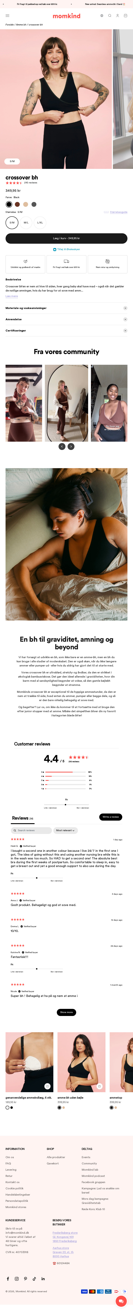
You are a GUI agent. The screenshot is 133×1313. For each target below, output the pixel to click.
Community (89, 1163)
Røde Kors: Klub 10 (93, 1209)
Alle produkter (56, 1157)
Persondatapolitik (17, 1201)
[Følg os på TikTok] (34, 1278)
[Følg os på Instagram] (16, 1278)
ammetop (116, 1097)
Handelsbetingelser (18, 1194)
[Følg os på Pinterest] (25, 1278)
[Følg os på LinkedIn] (43, 1278)
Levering (11, 1169)
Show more (66, 1012)
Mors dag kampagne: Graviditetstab (95, 1200)
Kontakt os (12, 1182)
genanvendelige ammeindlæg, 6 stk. (29, 1097)
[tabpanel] (66, 923)
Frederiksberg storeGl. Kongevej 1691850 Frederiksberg (65, 1237)
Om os (10, 1157)
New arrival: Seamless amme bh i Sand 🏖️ (80, 4)
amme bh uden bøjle (70, 1097)
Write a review (111, 817)
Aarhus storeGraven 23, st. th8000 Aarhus (63, 1252)
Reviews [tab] (22, 818)
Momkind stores (16, 1207)
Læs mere (12, 296)
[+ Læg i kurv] (47, 1086)
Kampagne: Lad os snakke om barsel (100, 1190)
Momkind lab (90, 1169)
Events (86, 1157)
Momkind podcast (93, 1176)
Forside (10, 25)
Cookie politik (14, 1188)
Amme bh (21, 25)
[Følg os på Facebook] (8, 1278)
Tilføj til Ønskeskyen (68, 249)
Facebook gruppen (93, 1182)
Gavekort (53, 1163)
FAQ (8, 1163)
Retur (9, 1176)
